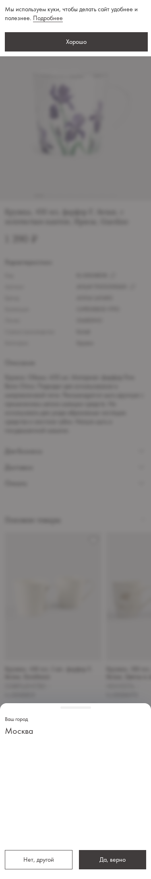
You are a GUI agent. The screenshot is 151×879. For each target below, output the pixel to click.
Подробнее (48, 18)
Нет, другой (38, 859)
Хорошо (76, 41)
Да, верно (112, 859)
